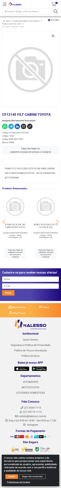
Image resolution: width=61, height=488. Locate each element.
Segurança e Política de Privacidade (30, 345)
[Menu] (4, 4)
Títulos (45, 307)
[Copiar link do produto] (29, 126)
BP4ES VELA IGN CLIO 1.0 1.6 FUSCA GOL (46, 226)
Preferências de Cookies (18, 482)
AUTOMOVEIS (30, 382)
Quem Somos (30, 339)
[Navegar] (3, 222)
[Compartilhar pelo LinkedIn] (17, 126)
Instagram (32, 424)
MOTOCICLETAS (30, 387)
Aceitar (11, 476)
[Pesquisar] (56, 11)
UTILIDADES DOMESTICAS (30, 392)
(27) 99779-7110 (32, 412)
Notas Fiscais (18, 313)
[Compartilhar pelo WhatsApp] (5, 126)
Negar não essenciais (32, 476)
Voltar (54, 20)
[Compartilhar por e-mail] (23, 126)
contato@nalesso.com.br (32, 416)
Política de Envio (31, 356)
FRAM (11, 142)
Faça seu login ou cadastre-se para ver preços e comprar (30, 150)
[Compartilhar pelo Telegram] (11, 126)
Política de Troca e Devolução (30, 350)
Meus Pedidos (19, 307)
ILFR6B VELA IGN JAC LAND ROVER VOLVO (15, 226)
